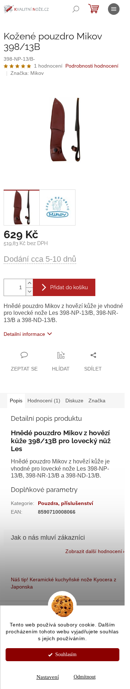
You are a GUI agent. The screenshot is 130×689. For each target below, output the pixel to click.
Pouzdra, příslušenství (65, 503)
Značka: (27, 73)
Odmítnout (85, 677)
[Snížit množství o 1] (29, 291)
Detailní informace (24, 334)
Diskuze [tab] (74, 400)
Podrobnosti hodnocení (91, 66)
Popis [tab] (16, 400)
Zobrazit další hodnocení (93, 551)
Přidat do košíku (69, 287)
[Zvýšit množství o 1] (29, 283)
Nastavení (47, 677)
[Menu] (114, 9)
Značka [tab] (96, 400)
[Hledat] (76, 9)
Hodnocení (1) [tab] (43, 400)
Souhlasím (66, 654)
